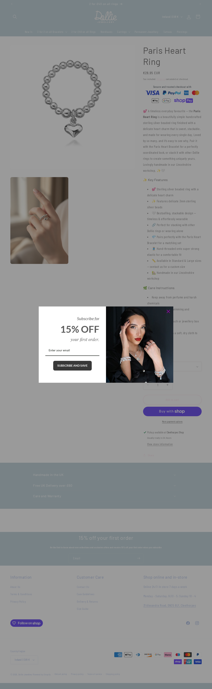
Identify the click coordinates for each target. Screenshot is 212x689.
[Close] (168, 311)
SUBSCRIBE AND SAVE (72, 365)
